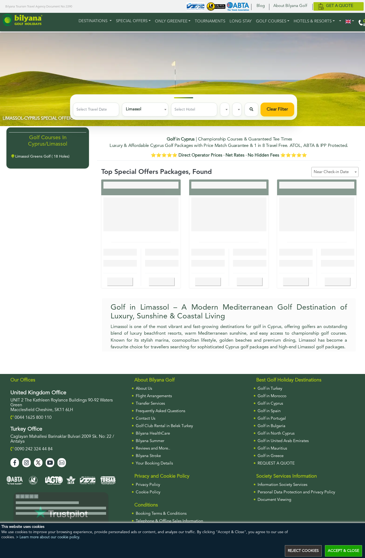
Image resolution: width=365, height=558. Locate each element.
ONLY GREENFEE (171, 21)
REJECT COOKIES (303, 551)
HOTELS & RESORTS (313, 21)
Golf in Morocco (272, 396)
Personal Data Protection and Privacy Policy (296, 492)
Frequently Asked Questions (160, 411)
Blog (261, 6)
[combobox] (145, 109)
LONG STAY (241, 21)
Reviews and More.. (153, 449)
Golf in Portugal (272, 419)
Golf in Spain (269, 411)
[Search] (251, 109)
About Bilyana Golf (290, 6)
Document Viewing (274, 500)
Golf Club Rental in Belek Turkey (164, 426)
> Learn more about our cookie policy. (48, 537)
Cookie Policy (148, 492)
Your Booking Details (154, 464)
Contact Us (145, 419)
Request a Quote (276, 464)
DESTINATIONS (93, 21)
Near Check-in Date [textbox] (331, 172)
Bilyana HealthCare (153, 434)
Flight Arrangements (154, 396)
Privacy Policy (148, 485)
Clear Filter (277, 109)
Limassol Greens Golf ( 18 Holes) (41, 156)
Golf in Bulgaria (271, 426)
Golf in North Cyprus (276, 434)
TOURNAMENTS (210, 21)
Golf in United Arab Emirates (283, 441)
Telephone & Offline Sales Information (169, 521)
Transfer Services (150, 404)
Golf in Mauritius (272, 449)
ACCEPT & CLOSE (343, 551)
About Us (144, 389)
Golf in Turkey (270, 389)
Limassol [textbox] (133, 109)
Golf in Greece (271, 456)
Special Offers (131, 21)
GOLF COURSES (271, 21)
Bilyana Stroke (148, 456)
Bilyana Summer (150, 441)
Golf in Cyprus (270, 404)
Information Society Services (282, 485)
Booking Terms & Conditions (161, 514)
